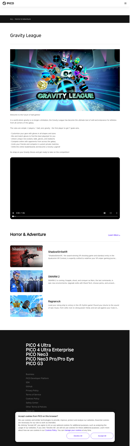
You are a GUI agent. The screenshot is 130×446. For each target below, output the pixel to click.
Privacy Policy (32, 390)
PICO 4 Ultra (38, 345)
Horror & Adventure (23, 19)
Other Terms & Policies (36, 406)
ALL (11, 19)
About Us (30, 411)
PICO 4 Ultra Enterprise (50, 350)
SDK (28, 382)
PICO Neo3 (37, 354)
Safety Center (32, 402)
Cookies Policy (32, 398)
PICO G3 (34, 363)
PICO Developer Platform (37, 378)
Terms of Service (33, 394)
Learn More (113, 235)
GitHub (29, 386)
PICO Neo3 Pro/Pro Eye (50, 359)
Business (30, 374)
